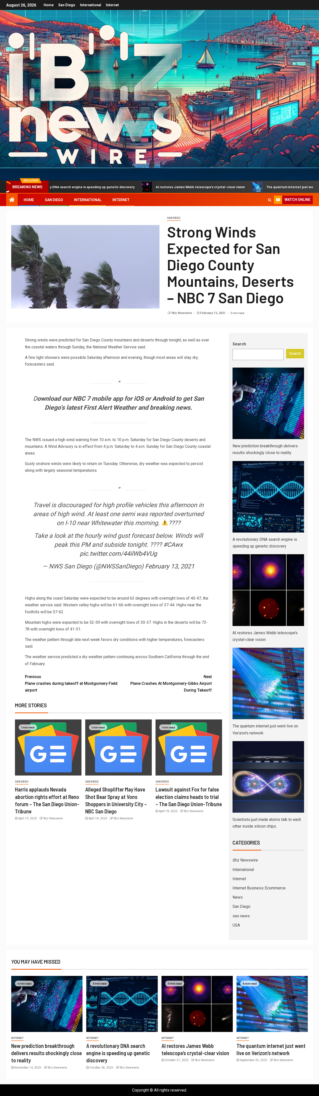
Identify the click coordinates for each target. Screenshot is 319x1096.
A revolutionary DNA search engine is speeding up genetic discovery (118, 1053)
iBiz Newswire (245, 860)
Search (239, 344)
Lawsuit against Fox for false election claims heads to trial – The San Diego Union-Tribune (189, 796)
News (238, 897)
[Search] (269, 200)
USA (236, 925)
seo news (241, 916)
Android (163, 398)
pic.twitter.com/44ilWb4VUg (118, 553)
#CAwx (173, 544)
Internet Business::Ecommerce (259, 888)
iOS (139, 398)
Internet (112, 5)
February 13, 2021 (169, 566)
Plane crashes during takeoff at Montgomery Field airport (71, 683)
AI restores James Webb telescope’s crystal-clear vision (164, 187)
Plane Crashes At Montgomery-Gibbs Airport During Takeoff (171, 683)
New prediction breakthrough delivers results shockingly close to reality (46, 1053)
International (90, 5)
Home (49, 5)
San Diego (66, 5)
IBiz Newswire (182, 313)
